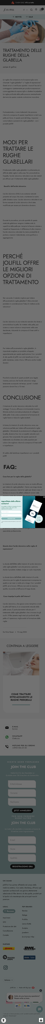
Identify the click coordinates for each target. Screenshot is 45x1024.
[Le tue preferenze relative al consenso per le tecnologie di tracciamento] (41, 1020)
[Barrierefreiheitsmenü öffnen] (3, 1020)
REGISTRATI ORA (11, 518)
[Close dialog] (44, 497)
